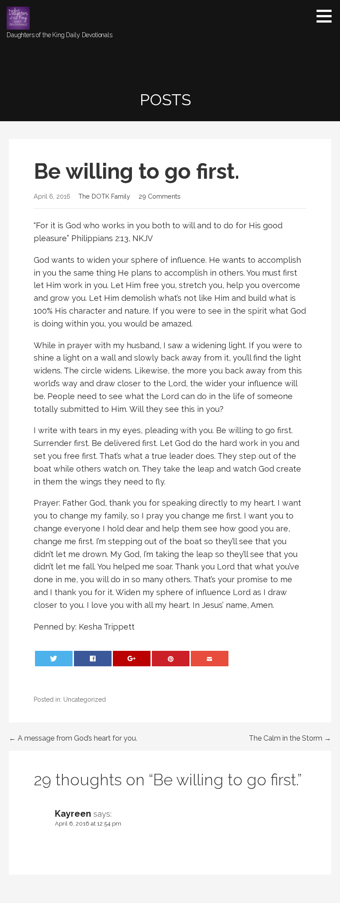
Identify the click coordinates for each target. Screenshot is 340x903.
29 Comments (160, 196)
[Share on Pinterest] (171, 658)
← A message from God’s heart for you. (73, 738)
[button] (327, 15)
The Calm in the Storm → (290, 738)
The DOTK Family (104, 196)
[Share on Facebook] (93, 658)
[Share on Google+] (132, 658)
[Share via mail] (210, 658)
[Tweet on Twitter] (54, 658)
